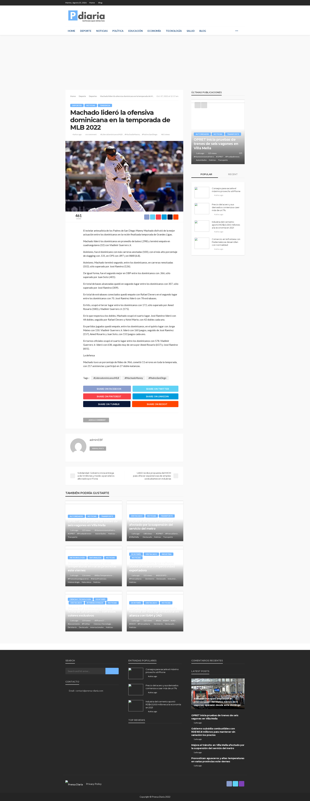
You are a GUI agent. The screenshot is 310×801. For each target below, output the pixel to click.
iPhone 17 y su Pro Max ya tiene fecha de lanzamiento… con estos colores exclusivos (92, 611)
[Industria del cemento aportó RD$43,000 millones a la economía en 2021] (202, 226)
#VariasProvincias (98, 579)
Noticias (102, 30)
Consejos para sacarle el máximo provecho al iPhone (226, 190)
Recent (232, 174)
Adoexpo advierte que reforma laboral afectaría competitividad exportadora (152, 566)
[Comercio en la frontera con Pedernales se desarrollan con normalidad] (202, 243)
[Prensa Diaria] (87, 16)
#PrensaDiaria (171, 533)
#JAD (173, 620)
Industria (166, 554)
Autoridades (76, 516)
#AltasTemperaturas (103, 575)
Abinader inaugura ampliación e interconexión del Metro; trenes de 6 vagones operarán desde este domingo (217, 701)
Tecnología (174, 30)
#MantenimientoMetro (105, 530)
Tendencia (105, 105)
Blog (100, 2)
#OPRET (71, 533)
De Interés (136, 554)
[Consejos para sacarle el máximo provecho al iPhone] (202, 192)
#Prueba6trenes (84, 533)
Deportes (77, 105)
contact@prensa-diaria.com (89, 690)
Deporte (85, 30)
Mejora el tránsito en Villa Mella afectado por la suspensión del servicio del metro (151, 524)
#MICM (132, 624)
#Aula (158, 620)
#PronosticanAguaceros (78, 579)
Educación (135, 30)
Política (118, 30)
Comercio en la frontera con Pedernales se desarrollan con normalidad (226, 242)
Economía (154, 30)
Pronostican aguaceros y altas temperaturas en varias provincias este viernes (92, 566)
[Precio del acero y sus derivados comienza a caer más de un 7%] (202, 208)
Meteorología (77, 558)
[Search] (242, 31)
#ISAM (166, 620)
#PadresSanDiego (149, 134)
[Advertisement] (155, 59)
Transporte (107, 516)
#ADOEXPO (161, 575)
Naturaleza (95, 558)
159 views (86, 620)
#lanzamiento (74, 624)
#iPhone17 (99, 620)
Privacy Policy (94, 783)
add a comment (97, 420)
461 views (165, 134)
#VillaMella (134, 537)
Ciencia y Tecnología (80, 599)
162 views (147, 620)
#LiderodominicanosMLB (111, 134)
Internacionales (95, 603)
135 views (147, 575)
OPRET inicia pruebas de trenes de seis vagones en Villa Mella (93, 523)
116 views (86, 575)
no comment (91, 134)
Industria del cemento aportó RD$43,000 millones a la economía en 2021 (226, 225)
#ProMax (86, 624)
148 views (147, 533)
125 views (86, 530)
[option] (218, 132)
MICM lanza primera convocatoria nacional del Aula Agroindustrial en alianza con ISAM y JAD (154, 611)
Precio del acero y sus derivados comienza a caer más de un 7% (225, 207)
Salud (191, 30)
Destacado (137, 516)
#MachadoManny (132, 134)
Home (92, 2)
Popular (206, 174)
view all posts (98, 448)
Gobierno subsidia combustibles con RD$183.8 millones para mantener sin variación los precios (213, 731)
